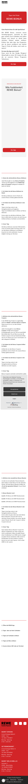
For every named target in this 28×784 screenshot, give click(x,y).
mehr (14, 399)
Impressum (9, 407)
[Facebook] (15, 723)
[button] (25, 2)
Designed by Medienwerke (14, 781)
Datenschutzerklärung (16, 407)
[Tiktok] (24, 723)
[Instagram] (20, 723)
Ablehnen (14, 394)
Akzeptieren (14, 389)
